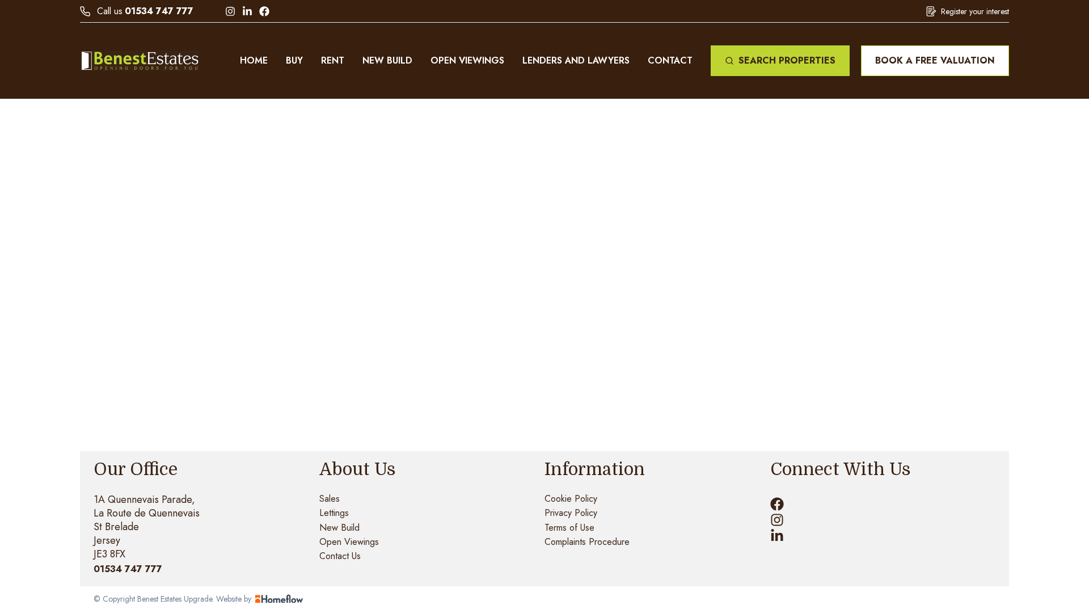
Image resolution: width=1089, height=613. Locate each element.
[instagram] (777, 520)
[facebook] (777, 504)
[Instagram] (230, 11)
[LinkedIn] (247, 11)
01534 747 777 (159, 11)
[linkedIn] (777, 536)
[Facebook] (264, 11)
